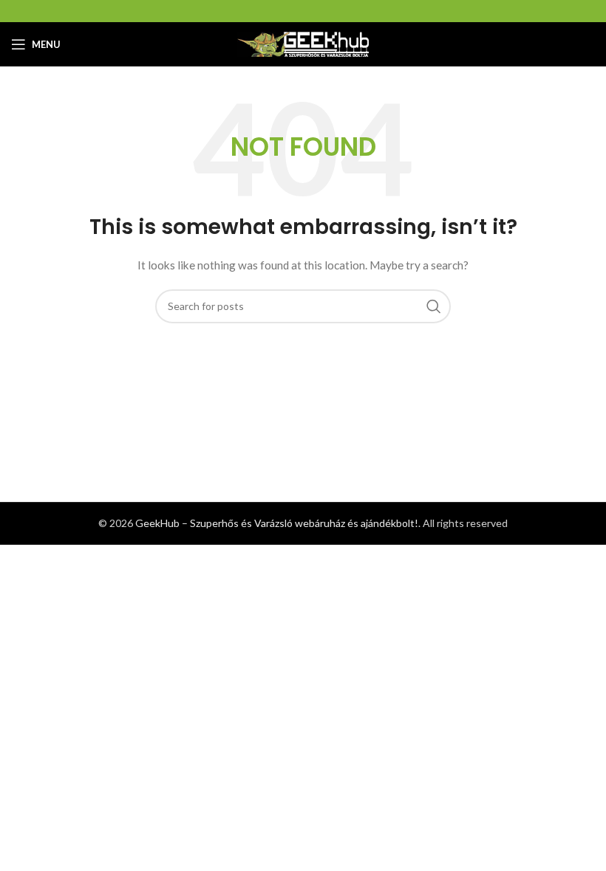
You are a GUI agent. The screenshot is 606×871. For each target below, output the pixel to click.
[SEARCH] (434, 306)
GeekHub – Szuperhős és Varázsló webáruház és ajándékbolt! (276, 523)
